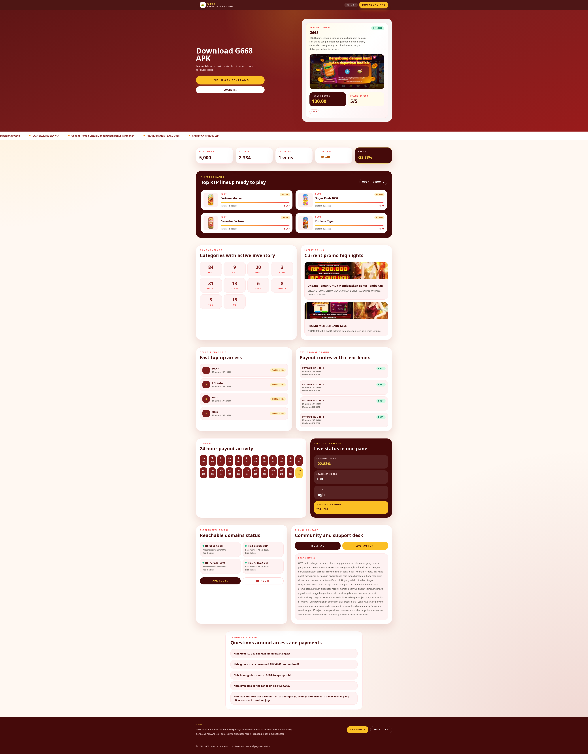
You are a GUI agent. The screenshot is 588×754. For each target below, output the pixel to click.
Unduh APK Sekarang (230, 80)
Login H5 (230, 89)
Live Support (365, 545)
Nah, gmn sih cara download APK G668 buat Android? (266, 664)
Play (287, 206)
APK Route (220, 580)
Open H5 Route (373, 181)
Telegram (318, 545)
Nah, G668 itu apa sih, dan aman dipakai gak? (262, 653)
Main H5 (351, 5)
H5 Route (263, 580)
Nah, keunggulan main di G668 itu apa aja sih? (262, 675)
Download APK (373, 4)
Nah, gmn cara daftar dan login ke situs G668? (262, 685)
